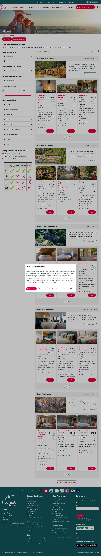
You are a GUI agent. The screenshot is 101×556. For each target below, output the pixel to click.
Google (41, 280)
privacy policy (35, 280)
